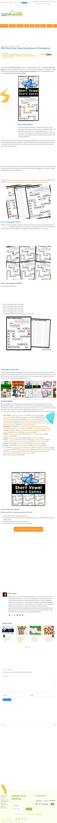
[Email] (51, 54)
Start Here (6, 2)
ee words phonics (29, 432)
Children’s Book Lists (4, 804)
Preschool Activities (4, 801)
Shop (19, 2)
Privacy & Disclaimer (37, 814)
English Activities (25, 54)
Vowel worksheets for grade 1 (42, 449)
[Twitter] (25, 818)
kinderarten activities (38, 180)
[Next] (53, 636)
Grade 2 (46, 1)
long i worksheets (22, 430)
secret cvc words (31, 419)
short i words (26, 441)
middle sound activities (9, 424)
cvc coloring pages (8, 423)
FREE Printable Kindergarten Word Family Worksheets (35, 639)
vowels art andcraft (14, 451)
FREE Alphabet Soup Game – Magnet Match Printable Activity (21, 639)
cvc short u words (38, 445)
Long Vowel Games (39, 426)
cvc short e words (34, 438)
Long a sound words (21, 428)
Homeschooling (3, 796)
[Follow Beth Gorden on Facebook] (9, 615)
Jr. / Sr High (47, 3)
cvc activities (13, 455)
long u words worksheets (10, 453)
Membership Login (4, 807)
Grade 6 (42, 3)
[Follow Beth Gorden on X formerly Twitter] (12, 615)
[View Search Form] (29, 3)
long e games (11, 430)
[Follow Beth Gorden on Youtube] (17, 615)
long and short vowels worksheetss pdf (21, 447)
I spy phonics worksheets (13, 182)
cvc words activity (33, 421)
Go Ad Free (24, 2)
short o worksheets (21, 443)
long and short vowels (25, 453)
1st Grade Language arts (14, 54)
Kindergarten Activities (5, 800)
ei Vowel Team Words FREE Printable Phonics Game (48, 639)
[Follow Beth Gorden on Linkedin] (20, 615)
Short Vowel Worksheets (18, 415)
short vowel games (49, 417)
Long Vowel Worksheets (25, 426)
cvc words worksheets (9, 421)
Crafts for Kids (3, 795)
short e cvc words (13, 438)
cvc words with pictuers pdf (28, 424)
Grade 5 (38, 3)
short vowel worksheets (41, 182)
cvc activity (45, 421)
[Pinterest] (47, 54)
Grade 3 (50, 1)
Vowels (11, 57)
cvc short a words (8, 436)
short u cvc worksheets (22, 445)
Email (32, 695)
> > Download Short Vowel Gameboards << (28, 529)
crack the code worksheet (44, 423)
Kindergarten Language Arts (22, 55)
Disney (15, 2)
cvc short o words (36, 443)
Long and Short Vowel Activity (42, 447)
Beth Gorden (12, 593)
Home (2, 2)
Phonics (7, 57)
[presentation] (8, 630)
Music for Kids (3, 803)
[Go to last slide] (2, 389)
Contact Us (3, 806)
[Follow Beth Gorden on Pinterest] (22, 615)
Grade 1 (41, 1)
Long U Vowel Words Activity (11, 432)
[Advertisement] (40, 13)
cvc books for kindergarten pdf (11, 441)
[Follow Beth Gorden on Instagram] (14, 615)
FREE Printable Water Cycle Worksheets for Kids (8, 639)
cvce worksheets (42, 451)
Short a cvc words (14, 434)
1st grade (4, 54)
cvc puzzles (21, 421)
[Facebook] (49, 54)
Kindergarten (36, 1)
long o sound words (35, 430)
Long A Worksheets (8, 428)
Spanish (2, 798)
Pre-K (31, 1)
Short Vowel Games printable (26, 417)
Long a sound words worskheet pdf (42, 428)
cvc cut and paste (13, 439)
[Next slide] (55, 389)
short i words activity (37, 439)
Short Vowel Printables (9, 417)
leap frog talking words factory (9, 411)
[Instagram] (16, 818)
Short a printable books (37, 434)
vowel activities (26, 180)
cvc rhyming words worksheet (27, 423)
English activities (15, 180)
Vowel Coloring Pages (24, 449)
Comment (6, 676)
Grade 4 (54, 1)
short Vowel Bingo (35, 415)
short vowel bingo (27, 182)
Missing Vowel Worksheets (10, 419)
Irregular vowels (7, 449)
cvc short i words (39, 441)
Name (5, 695)
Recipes (11, 2)
